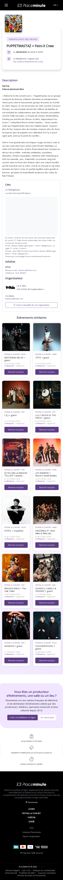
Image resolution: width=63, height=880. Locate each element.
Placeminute (33, 802)
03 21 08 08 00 (20, 273)
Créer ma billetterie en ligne (22, 717)
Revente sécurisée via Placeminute (31, 875)
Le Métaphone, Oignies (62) (28, 60)
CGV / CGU (26, 870)
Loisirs (31, 809)
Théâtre (31, 817)
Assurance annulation (47, 873)
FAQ (31, 828)
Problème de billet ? (27, 873)
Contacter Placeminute (31, 832)
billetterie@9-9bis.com (27, 270)
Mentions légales (13, 870)
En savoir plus (47, 717)
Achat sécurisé (11, 873)
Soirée (32, 821)
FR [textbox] (54, 5)
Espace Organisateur (31, 836)
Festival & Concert (31, 813)
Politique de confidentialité (44, 870)
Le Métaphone (9, 366)
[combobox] (55, 5)
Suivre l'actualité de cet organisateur (33, 305)
